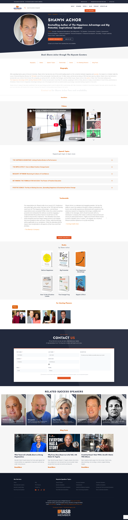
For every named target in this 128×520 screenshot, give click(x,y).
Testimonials (62, 62)
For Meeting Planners (82, 62)
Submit (64, 378)
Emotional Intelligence (53, 33)
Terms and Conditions (75, 500)
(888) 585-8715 (84, 1)
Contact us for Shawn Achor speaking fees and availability (62, 43)
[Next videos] (93, 140)
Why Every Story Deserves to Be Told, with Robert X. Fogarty (62, 456)
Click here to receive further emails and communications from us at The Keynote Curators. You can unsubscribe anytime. (65, 374)
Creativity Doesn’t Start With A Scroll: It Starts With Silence (97, 456)
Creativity (98, 31)
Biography (32, 62)
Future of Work (51, 35)
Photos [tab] (15, 307)
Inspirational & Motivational (63, 31)
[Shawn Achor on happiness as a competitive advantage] (94, 116)
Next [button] (106, 218)
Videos (41, 62)
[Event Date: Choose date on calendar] (49, 364)
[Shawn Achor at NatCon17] (94, 125)
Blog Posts (95, 62)
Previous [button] (21, 218)
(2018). (36, 80)
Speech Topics (51, 62)
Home (49, 14)
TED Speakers (83, 31)
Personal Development (76, 33)
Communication (91, 31)
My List (112, 1)
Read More (64, 97)
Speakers (55, 14)
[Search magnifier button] (25, 7)
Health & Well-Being (60, 35)
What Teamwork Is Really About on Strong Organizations (28, 456)
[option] (43, 218)
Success (54, 31)
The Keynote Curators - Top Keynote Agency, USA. (64, 507)
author (88, 78)
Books (71, 62)
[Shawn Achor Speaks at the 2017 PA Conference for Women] (94, 134)
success (96, 74)
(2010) (19, 80)
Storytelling (98, 33)
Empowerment (104, 31)
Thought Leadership (107, 33)
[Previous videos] (93, 110)
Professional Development (88, 33)
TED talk (33, 76)
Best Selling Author (75, 31)
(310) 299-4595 (52, 504)
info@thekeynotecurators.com (98, 1)
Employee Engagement (64, 33)
